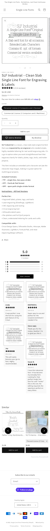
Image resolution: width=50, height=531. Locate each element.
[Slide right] (30, 67)
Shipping (4, 95)
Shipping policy (37, 526)
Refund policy (40, 522)
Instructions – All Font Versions (15, 191)
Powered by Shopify (27, 522)
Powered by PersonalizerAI (39, 457)
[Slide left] (19, 67)
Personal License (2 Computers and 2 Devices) (22, 108)
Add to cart (13, 450)
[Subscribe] (36, 481)
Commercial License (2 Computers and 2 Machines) (24, 113)
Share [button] (6, 240)
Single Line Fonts (16, 522)
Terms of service (25, 526)
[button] (4, 9)
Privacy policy (14, 526)
